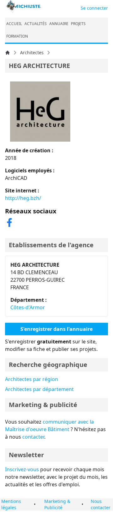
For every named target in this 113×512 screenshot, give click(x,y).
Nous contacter (100, 504)
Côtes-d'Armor (27, 307)
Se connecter (94, 8)
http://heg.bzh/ (23, 198)
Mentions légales (11, 504)
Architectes (32, 52)
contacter (33, 436)
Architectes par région (31, 379)
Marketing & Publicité (57, 504)
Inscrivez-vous (22, 469)
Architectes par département (39, 389)
